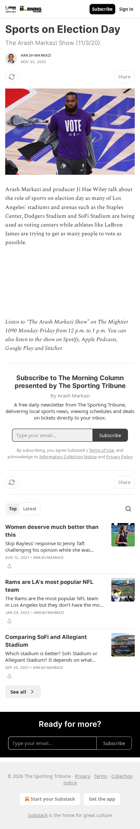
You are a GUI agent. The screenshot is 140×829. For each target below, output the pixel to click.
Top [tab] (13, 509)
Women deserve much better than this (52, 531)
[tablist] (22, 508)
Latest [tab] (29, 509)
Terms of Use (101, 450)
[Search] (128, 508)
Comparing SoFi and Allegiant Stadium (46, 641)
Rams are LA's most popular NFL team (49, 586)
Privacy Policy (119, 457)
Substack (38, 815)
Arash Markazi (36, 55)
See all (18, 691)
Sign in (126, 9)
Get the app (102, 799)
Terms (100, 776)
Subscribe (102, 9)
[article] (70, 546)
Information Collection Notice (68, 457)
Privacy (82, 776)
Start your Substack (53, 799)
